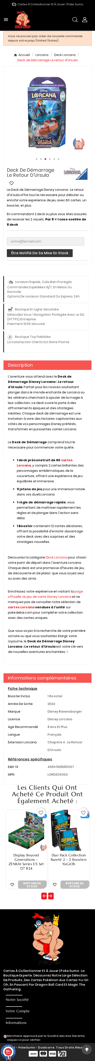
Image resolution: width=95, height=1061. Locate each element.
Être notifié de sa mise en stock (39, 253)
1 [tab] (36, 159)
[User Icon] (84, 19)
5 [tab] (54, 159)
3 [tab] (45, 159)
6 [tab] (58, 159)
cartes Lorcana (21, 607)
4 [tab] (50, 159)
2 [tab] (41, 159)
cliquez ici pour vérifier (23, 1040)
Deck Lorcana (56, 557)
